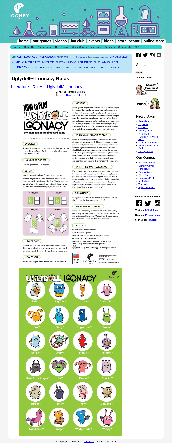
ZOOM (106, 67)
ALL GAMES (47, 56)
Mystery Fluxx (145, 130)
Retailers (110, 47)
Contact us (80, 57)
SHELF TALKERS (85, 62)
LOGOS (73, 67)
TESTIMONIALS (95, 67)
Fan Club (77, 41)
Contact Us (124, 47)
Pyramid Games (146, 172)
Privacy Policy (152, 215)
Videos (61, 41)
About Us (28, 47)
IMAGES (22, 67)
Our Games (42, 41)
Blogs (109, 41)
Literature (20, 86)
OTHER (115, 62)
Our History (61, 47)
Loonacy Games (146, 166)
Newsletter (153, 220)
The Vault (143, 184)
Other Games (145, 175)
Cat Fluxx (143, 127)
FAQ (137, 47)
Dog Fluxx (143, 124)
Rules (37, 86)
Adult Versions (145, 181)
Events (94, 41)
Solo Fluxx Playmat (148, 142)
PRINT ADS (71, 62)
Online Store (154, 41)
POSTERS (60, 62)
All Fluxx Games (146, 162)
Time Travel (144, 169)
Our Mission (45, 47)
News (17, 47)
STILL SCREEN (48, 67)
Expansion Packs (147, 178)
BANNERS (82, 67)
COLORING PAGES (102, 62)
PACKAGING (62, 67)
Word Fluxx (143, 134)
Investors (95, 47)
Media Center (79, 47)
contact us (89, 441)
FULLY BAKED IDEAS (118, 57)
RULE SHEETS (48, 62)
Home (24, 41)
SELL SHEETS (34, 62)
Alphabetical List (146, 187)
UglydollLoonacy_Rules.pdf (72, 95)
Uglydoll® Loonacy (64, 86)
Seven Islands (145, 121)
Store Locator (129, 41)
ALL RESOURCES (27, 56)
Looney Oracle (145, 151)
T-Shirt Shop (151, 210)
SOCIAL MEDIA (34, 67)
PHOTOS (115, 67)
